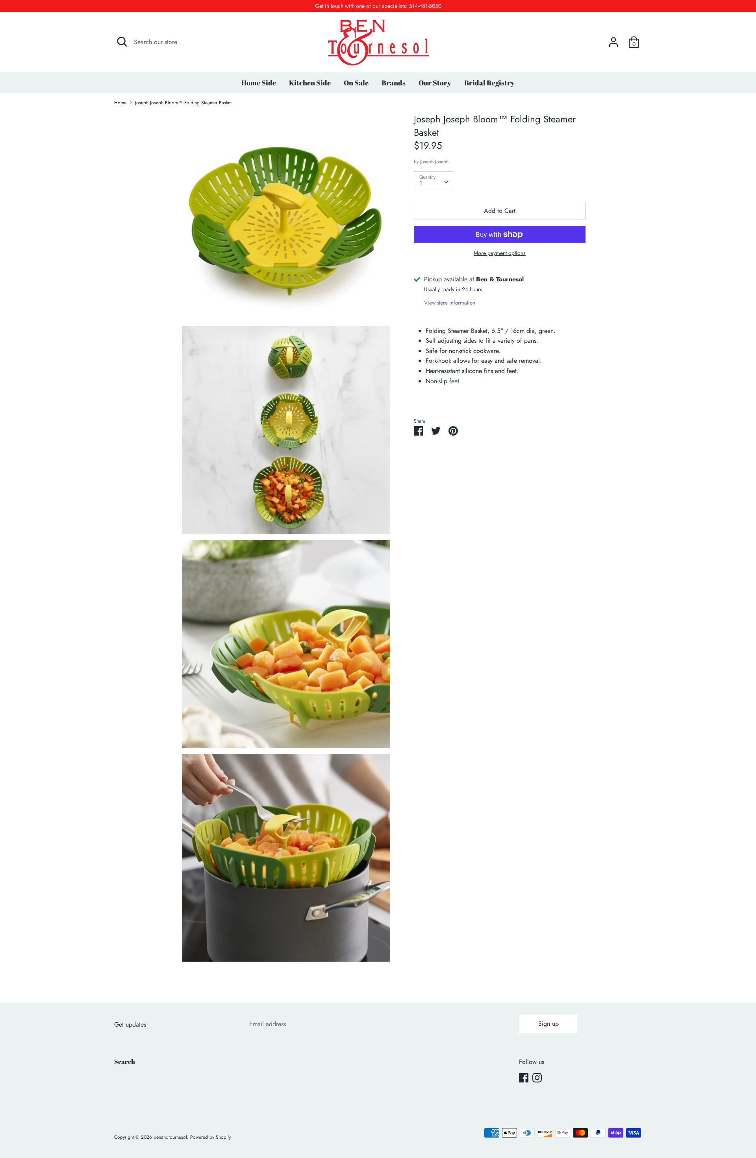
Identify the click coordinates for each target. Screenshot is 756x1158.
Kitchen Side (310, 82)
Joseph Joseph (434, 161)
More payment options (500, 253)
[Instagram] (537, 1077)
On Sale (356, 82)
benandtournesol (170, 1137)
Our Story (435, 82)
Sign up (548, 1023)
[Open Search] (122, 42)
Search (124, 1061)
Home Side (258, 82)
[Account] (613, 39)
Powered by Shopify (210, 1137)
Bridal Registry (489, 82)
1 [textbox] (420, 183)
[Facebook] (523, 1077)
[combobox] (433, 180)
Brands (394, 82)
